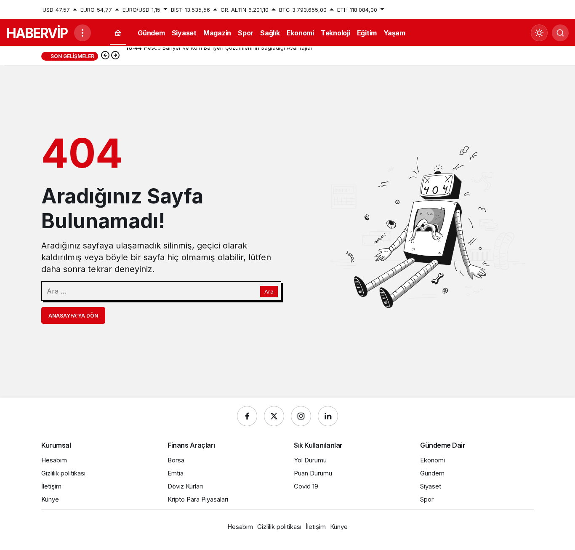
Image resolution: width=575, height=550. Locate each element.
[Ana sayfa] (118, 33)
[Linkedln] (328, 416)
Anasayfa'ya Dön (73, 315)
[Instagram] (301, 416)
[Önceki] (105, 56)
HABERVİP (36, 33)
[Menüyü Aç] (82, 32)
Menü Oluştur (516, 9)
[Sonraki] (115, 56)
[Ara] (560, 32)
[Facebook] (247, 416)
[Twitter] (274, 416)
